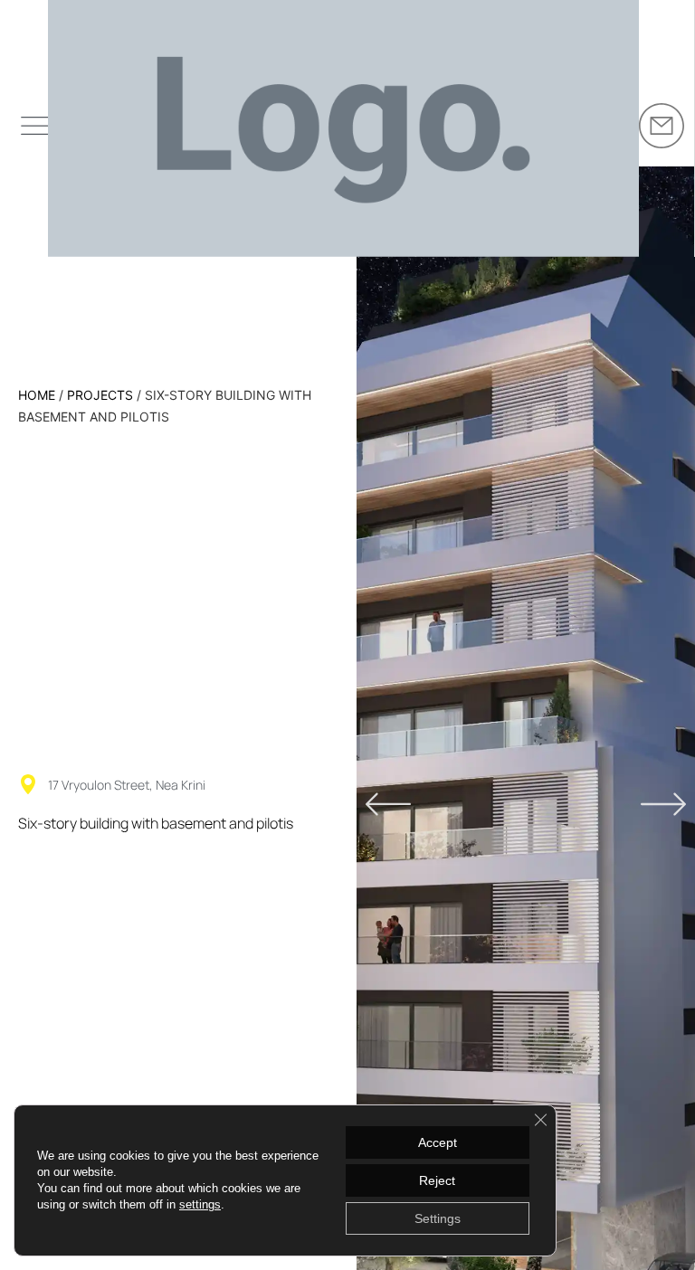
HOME (36, 395)
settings (200, 1204)
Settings (437, 1218)
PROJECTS (100, 395)
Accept (437, 1142)
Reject (437, 1180)
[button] (388, 804)
